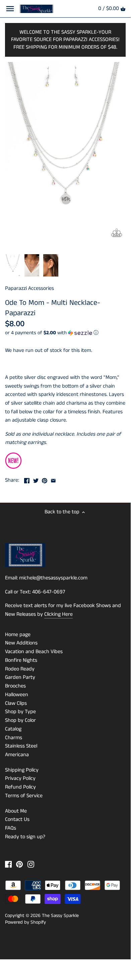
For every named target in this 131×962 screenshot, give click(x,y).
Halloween (16, 694)
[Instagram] (30, 864)
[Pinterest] (19, 864)
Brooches (15, 686)
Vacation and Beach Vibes (34, 651)
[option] (13, 265)
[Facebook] (8, 864)
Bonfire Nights (21, 660)
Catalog (13, 729)
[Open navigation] (10, 9)
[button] (65, 332)
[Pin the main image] (44, 479)
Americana (17, 755)
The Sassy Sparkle (60, 915)
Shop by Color (20, 720)
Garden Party (20, 677)
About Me (16, 811)
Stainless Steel (21, 746)
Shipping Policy (22, 770)
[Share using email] (53, 479)
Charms (13, 738)
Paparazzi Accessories (29, 288)
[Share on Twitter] (36, 479)
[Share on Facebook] (26, 479)
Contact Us (17, 819)
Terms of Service (24, 796)
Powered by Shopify (25, 922)
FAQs (10, 828)
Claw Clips (16, 703)
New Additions (21, 643)
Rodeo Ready (20, 669)
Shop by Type (20, 711)
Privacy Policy (20, 778)
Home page (17, 634)
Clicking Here (58, 614)
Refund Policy (20, 787)
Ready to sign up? (25, 837)
